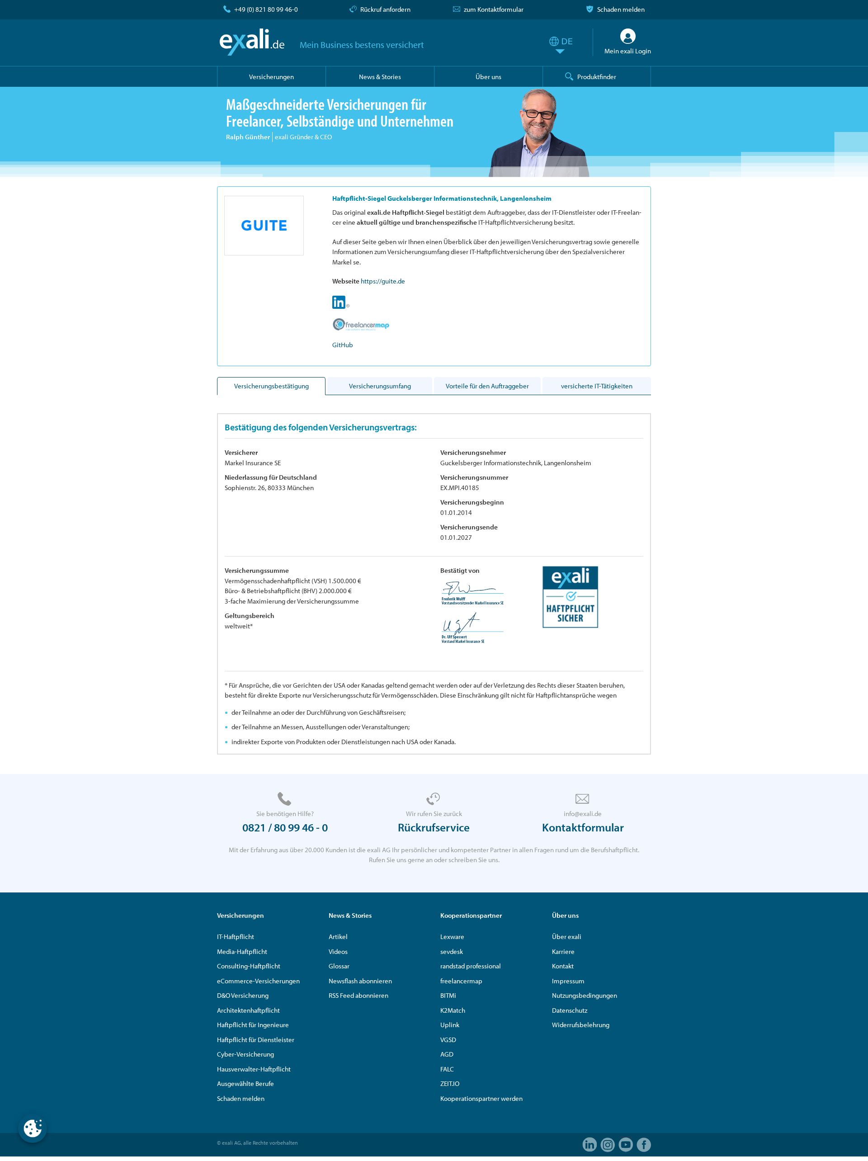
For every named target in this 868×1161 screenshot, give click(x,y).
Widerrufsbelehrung (580, 1024)
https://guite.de (383, 281)
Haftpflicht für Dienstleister (255, 1039)
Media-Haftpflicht (242, 951)
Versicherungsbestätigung (271, 386)
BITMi (448, 995)
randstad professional (470, 966)
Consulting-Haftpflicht (248, 966)
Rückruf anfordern (385, 9)
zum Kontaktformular (494, 9)
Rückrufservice (434, 827)
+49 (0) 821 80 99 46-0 (266, 9)
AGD (446, 1054)
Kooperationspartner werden (481, 1098)
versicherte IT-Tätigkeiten (596, 386)
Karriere (563, 951)
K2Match (452, 1010)
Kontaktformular (583, 827)
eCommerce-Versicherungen (258, 981)
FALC (447, 1069)
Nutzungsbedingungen (584, 995)
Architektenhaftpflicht (248, 1010)
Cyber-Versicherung (245, 1054)
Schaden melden (621, 9)
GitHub (342, 344)
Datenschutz (569, 1010)
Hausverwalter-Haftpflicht (254, 1069)
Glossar (339, 966)
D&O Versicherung (243, 995)
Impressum (568, 981)
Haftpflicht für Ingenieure (253, 1024)
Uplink (449, 1024)
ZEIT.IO (449, 1083)
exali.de (252, 42)
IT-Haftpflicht (235, 936)
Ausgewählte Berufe (245, 1083)
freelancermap (461, 981)
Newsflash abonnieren (360, 981)
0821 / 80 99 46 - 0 (285, 827)
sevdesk (451, 951)
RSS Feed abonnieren (358, 995)
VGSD (448, 1039)
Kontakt (563, 966)
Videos (338, 951)
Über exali (566, 936)
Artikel (338, 936)
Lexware (452, 936)
